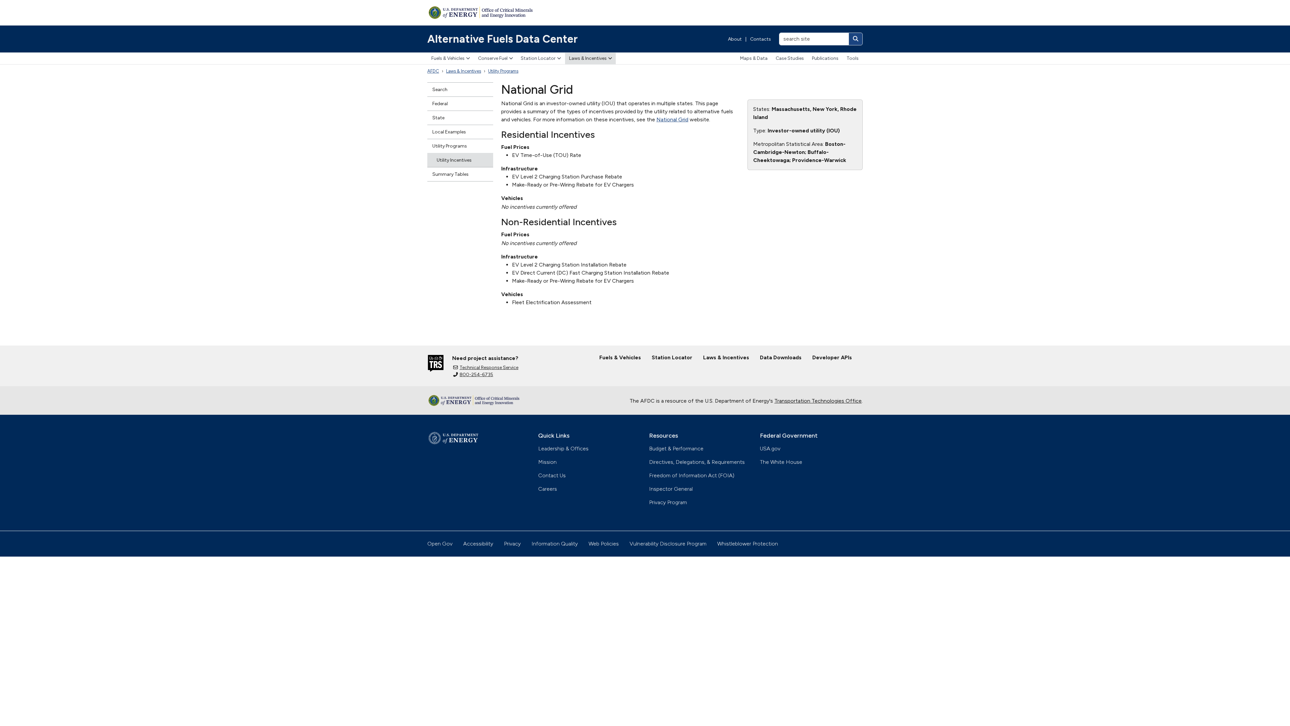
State (438, 118)
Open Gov (440, 543)
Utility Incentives (454, 160)
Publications (825, 58)
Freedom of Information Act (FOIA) (691, 475)
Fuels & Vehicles (448, 58)
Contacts (760, 39)
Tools (853, 58)
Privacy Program (668, 502)
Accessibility (478, 543)
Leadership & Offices (563, 448)
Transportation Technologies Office (818, 401)
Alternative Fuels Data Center (502, 39)
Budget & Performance (676, 448)
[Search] (856, 39)
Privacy (512, 543)
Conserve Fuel (493, 58)
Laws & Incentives (588, 58)
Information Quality (554, 543)
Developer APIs (832, 357)
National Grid (672, 119)
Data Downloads (781, 357)
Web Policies (604, 543)
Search (439, 89)
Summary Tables (450, 174)
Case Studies (790, 58)
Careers (547, 489)
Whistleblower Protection (747, 543)
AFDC (433, 71)
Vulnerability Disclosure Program (668, 543)
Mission (547, 462)
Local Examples (449, 132)
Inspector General (671, 489)
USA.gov (770, 448)
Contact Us (552, 475)
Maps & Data (754, 58)
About (735, 39)
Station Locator (538, 58)
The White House (781, 462)
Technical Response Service (489, 367)
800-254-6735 (476, 374)
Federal (440, 104)
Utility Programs (503, 71)
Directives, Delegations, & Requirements (697, 462)
